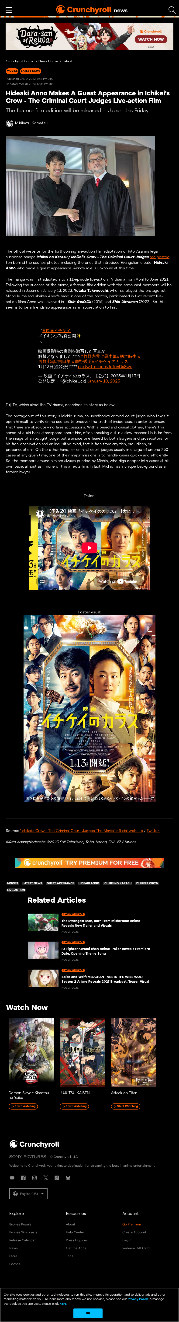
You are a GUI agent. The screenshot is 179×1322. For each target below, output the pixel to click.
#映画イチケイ (56, 331)
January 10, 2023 (103, 381)
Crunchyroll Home (20, 61)
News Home (48, 61)
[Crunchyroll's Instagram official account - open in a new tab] (34, 1177)
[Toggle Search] (172, 10)
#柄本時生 (127, 357)
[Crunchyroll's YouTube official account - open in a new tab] (12, 1177)
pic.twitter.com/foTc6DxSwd (105, 367)
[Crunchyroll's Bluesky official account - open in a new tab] (68, 1177)
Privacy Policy (138, 1299)
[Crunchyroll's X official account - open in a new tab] (45, 1177)
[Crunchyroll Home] (34, 1147)
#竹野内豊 (90, 357)
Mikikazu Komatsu (31, 123)
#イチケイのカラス (110, 362)
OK (88, 1313)
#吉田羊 (63, 362)
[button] (28, 1193)
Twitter (153, 831)
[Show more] (9, 10)
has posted (159, 257)
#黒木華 (109, 357)
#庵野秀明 (82, 362)
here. (63, 1303)
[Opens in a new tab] (89, 36)
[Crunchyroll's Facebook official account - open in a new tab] (23, 1177)
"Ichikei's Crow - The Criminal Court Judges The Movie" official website (81, 831)
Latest (67, 61)
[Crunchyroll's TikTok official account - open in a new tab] (56, 1177)
